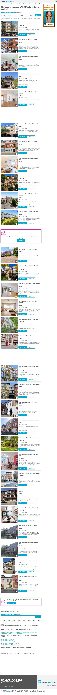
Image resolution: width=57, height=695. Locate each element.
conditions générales (16, 693)
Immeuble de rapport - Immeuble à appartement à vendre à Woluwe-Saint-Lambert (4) (19, 632)
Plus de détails (22, 34)
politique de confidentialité (29, 693)
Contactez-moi (31, 34)
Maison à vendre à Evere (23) (7, 640)
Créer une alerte (21, 240)
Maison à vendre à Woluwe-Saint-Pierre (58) (10, 643)
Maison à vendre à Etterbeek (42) (8, 641)
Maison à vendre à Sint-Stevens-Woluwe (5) (10, 637)
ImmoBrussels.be (4, 3)
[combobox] (21, 12)
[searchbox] (20, 12)
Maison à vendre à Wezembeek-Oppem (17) (10, 645)
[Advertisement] (28, 665)
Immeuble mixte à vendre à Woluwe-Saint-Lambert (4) (12, 633)
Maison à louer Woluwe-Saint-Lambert (9, 648)
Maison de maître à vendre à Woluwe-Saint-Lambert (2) (12, 630)
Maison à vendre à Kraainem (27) (7, 639)
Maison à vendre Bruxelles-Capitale (23, 3)
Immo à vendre (12, 3)
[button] (56, 1)
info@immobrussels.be (9, 691)
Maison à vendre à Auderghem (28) (8, 644)
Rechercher (38, 15)
